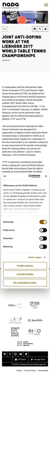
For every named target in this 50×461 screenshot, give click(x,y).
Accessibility (43, 370)
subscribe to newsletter (45, 29)
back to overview (4, 29)
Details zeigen (34, 257)
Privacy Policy (30, 370)
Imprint (19, 370)
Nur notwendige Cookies (25, 282)
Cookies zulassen (25, 265)
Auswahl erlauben (25, 274)
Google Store (39, 359)
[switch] (43, 230)
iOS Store (22, 359)
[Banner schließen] (46, 176)
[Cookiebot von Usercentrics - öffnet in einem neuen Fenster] (29, 176)
